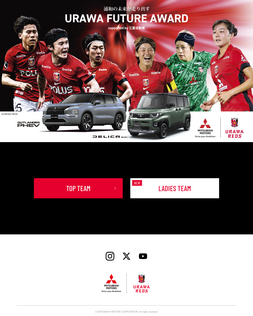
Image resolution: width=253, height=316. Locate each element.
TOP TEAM (78, 188)
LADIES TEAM (174, 188)
